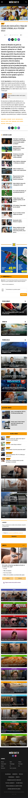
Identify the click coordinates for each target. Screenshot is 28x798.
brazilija (3, 121)
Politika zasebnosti (9, 783)
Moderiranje (11, 777)
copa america (4, 119)
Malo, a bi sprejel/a (7, 570)
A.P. (7, 35)
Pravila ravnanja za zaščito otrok (14, 785)
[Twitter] (12, 39)
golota (13, 119)
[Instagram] (16, 756)
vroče (7, 121)
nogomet (9, 119)
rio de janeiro (20, 121)
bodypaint (3, 123)
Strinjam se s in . (13, 532)
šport (10, 121)
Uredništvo (14, 774)
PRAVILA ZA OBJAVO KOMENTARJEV (8, 284)
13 (11, 123)
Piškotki (17, 777)
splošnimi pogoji (12, 532)
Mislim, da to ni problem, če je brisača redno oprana (14, 575)
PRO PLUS (21, 774)
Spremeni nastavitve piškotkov (14, 780)
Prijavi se (23, 294)
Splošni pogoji (19, 783)
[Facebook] (9, 39)
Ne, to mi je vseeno (7, 572)
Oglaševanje (8, 774)
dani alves (8, 123)
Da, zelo (5, 568)
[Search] (26, 2)
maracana (14, 121)
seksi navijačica (19, 119)
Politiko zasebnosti (19, 532)
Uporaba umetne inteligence (14, 788)
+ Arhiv (23, 545)
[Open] (3, 2)
